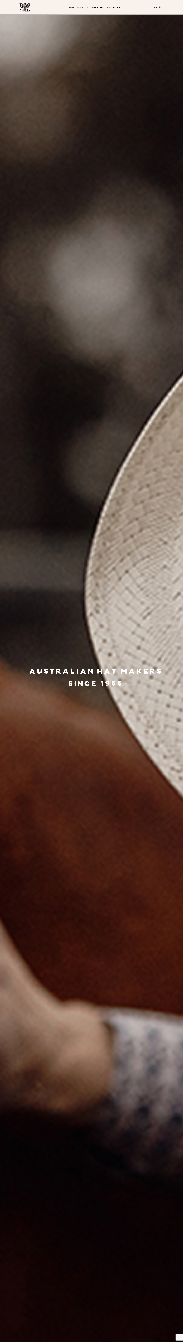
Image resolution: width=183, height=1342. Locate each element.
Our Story (82, 7)
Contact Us (113, 7)
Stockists (97, 7)
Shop (71, 7)
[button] (160, 7)
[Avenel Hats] (30, 7)
